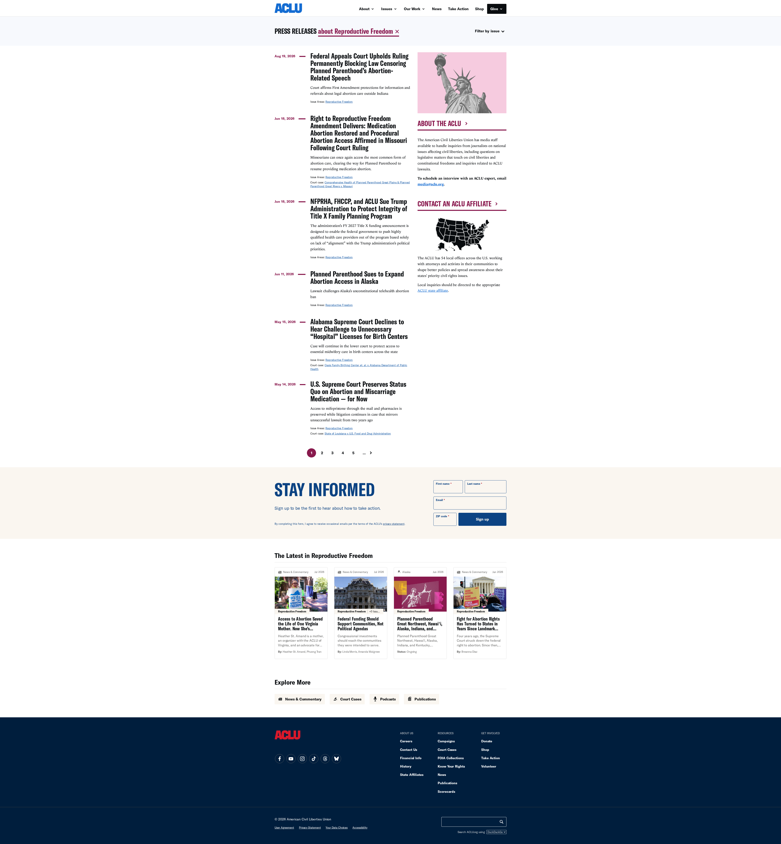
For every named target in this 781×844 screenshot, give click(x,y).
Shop (479, 9)
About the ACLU (439, 123)
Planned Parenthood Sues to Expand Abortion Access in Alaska (357, 277)
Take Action (458, 9)
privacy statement (394, 523)
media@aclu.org (431, 184)
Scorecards (446, 791)
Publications (447, 783)
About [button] (365, 9)
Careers (406, 741)
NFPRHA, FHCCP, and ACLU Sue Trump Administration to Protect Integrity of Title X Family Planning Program (358, 209)
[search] (501, 822)
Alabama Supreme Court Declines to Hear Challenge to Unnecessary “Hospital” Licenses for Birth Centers (359, 329)
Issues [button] (387, 9)
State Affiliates (411, 774)
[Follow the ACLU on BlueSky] (336, 758)
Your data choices (337, 827)
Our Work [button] (412, 9)
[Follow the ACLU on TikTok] (314, 758)
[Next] (375, 452)
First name (442, 483)
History (405, 766)
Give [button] (494, 9)
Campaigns (446, 741)
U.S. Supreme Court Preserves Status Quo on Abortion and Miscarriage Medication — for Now (358, 391)
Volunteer (488, 766)
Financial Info (410, 758)
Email (439, 500)
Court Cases (447, 749)
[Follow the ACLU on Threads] (325, 758)
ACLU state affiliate (433, 290)
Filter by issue (487, 31)
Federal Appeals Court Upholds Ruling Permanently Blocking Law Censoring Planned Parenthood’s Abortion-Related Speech (359, 67)
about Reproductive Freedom (355, 31)
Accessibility (359, 827)
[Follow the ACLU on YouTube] (291, 758)
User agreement (284, 827)
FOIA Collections (451, 758)
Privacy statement (310, 827)
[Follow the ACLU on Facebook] (279, 758)
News (437, 9)
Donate (486, 741)
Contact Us (408, 749)
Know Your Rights (451, 766)
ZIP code (441, 516)
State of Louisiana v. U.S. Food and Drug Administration (358, 433)
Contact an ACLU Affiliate (454, 203)
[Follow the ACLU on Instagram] (302, 758)
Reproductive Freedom (339, 101)
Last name (473, 483)
